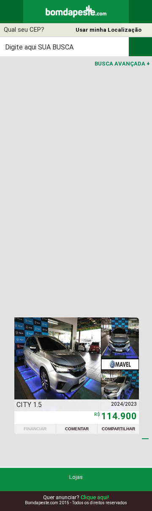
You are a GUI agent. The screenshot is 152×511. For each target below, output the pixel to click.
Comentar (77, 428)
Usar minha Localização (108, 30)
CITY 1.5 (29, 405)
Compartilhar (118, 428)
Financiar (35, 428)
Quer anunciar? (76, 497)
